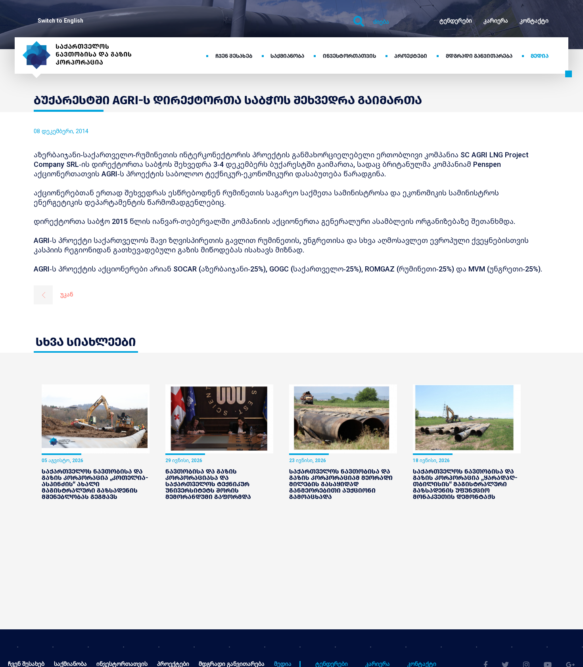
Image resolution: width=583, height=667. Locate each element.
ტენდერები (455, 20)
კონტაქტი (534, 20)
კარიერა (495, 20)
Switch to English (60, 20)
